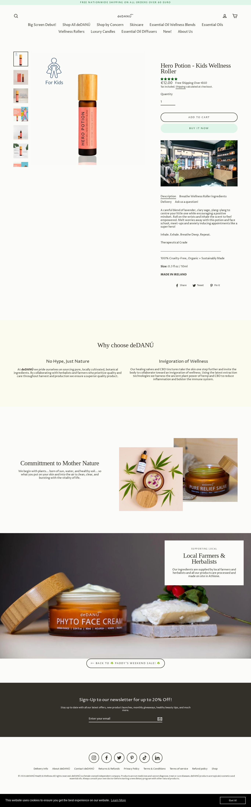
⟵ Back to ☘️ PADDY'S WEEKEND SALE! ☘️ (125, 663)
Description (168, 196)
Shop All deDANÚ (76, 25)
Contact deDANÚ (84, 768)
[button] (169, 79)
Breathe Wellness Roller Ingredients (203, 196)
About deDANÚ (61, 768)
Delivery (166, 202)
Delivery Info (41, 768)
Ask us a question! (186, 202)
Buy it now (199, 128)
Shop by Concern (110, 25)
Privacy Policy (131, 768)
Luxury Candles (103, 31)
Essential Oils (212, 25)
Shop (215, 768)
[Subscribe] (159, 719)
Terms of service (179, 768)
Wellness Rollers (71, 31)
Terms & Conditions (155, 768)
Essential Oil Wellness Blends (173, 25)
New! (167, 31)
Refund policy (199, 768)
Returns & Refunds (109, 768)
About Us (185, 31)
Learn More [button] (118, 800)
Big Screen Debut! (42, 25)
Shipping (181, 86)
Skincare (136, 25)
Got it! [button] (233, 800)
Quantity (167, 94)
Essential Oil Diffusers (139, 31)
